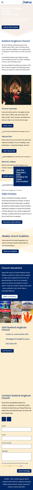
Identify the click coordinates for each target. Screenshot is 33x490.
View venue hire (9, 151)
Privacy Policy (5, 465)
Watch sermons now (11, 176)
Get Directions (7, 351)
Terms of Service (15, 465)
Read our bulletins (10, 251)
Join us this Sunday (10, 27)
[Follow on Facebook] (9, 419)
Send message (24, 471)
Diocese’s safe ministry (12, 222)
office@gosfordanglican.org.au (17, 339)
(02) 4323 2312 (11, 344)
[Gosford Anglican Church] (27, 2)
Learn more (7, 126)
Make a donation (9, 296)
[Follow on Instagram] (4, 419)
